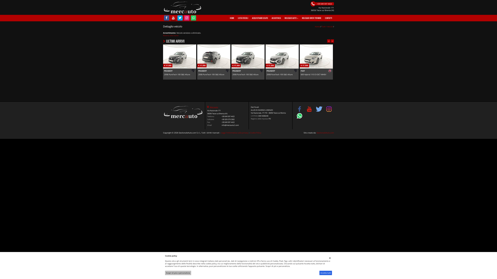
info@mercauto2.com (230, 125)
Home (232, 18)
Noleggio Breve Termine (311, 18)
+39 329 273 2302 (228, 119)
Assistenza (276, 18)
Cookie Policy (255, 132)
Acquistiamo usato (260, 18)
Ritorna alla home (170, 35)
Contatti (328, 18)
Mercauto (214, 107)
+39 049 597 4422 (228, 116)
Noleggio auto (291, 18)
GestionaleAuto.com (325, 132)
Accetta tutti (325, 273)
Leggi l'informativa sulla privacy (234, 132)
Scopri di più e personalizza (178, 273)
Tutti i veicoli (327, 26)
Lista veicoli (243, 18)
